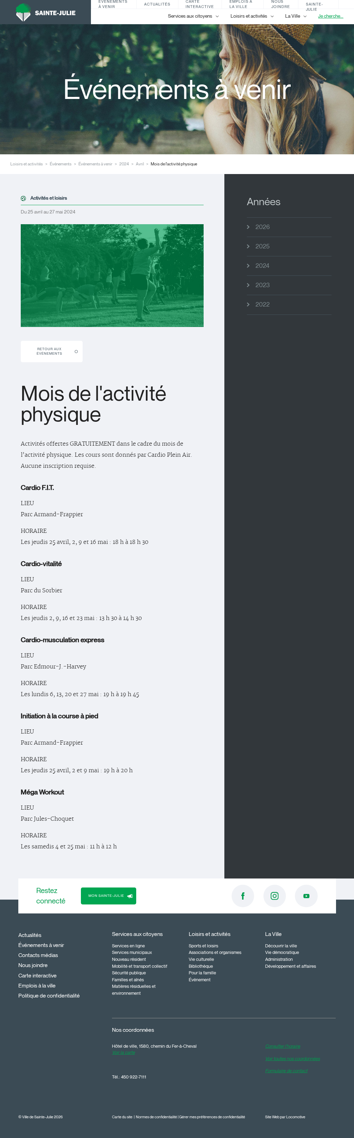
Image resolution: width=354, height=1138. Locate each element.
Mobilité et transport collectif (139, 966)
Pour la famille (202, 972)
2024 (124, 163)
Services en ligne (128, 945)
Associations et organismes (215, 952)
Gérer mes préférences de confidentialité (212, 1117)
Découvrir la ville (281, 945)
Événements (61, 163)
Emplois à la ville (241, 4)
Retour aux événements (49, 351)
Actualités (157, 4)
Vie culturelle (201, 959)
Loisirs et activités (26, 163)
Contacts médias (38, 955)
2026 (262, 227)
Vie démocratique (282, 952)
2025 (262, 246)
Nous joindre (280, 4)
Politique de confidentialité (49, 995)
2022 (262, 304)
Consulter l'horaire (282, 1046)
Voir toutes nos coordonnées (292, 1058)
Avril (140, 163)
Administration (279, 959)
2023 (262, 285)
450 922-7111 (133, 1077)
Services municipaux (132, 952)
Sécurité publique (129, 972)
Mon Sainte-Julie (314, 4)
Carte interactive (200, 4)
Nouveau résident (129, 959)
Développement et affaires (290, 966)
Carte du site (122, 1117)
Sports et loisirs (203, 945)
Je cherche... (330, 16)
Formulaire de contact (286, 1070)
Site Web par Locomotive (285, 1117)
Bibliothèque (201, 966)
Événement (200, 979)
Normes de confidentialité (156, 1117)
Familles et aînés (128, 979)
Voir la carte (123, 1052)
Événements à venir (113, 4)
